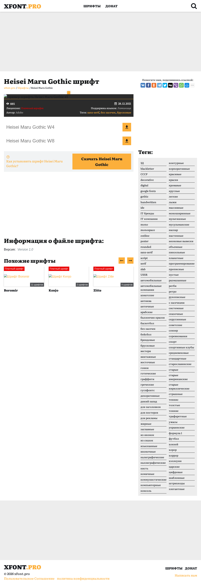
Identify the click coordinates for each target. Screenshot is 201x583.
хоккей (173, 444)
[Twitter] (165, 85)
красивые (175, 174)
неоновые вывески (181, 241)
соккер (173, 330)
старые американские (178, 377)
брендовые (148, 340)
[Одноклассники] (154, 85)
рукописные (177, 297)
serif (143, 263)
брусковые (124, 112)
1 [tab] (68, 92)
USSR (144, 274)
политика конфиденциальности (83, 578)
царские (174, 466)
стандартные (177, 358)
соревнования (178, 336)
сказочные (176, 314)
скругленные (177, 319)
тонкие (173, 411)
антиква (146, 301)
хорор (173, 450)
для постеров (149, 412)
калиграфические (152, 457)
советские (175, 325)
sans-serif (93, 112)
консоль (146, 490)
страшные (176, 394)
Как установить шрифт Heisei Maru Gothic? (34, 163)
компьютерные (151, 485)
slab (143, 269)
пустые (174, 274)
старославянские (180, 364)
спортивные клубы (181, 347)
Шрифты (92, 6)
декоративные (150, 395)
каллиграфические (153, 462)
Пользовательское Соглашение (29, 578)
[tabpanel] (68, 96)
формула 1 (175, 433)
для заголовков (151, 407)
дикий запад (149, 401)
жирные (146, 423)
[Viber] (176, 85)
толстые (174, 405)
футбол (174, 438)
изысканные (149, 446)
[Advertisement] (100, 41)
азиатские (147, 295)
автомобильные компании (151, 288)
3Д (142, 163)
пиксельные (177, 252)
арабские (147, 312)
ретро (172, 291)
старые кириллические (179, 386)
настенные (176, 235)
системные (176, 308)
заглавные (147, 429)
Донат (111, 6)
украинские (177, 427)
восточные (148, 362)
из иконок (147, 435)
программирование (182, 263)
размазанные (177, 280)
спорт (173, 341)
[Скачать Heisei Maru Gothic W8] (126, 141)
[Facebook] (148, 85)
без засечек (108, 112)
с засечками (177, 302)
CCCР (144, 174)
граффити (147, 379)
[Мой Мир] (187, 85)
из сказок (147, 440)
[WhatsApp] (181, 85)
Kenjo (53, 290)
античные (147, 306)
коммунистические (153, 479)
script (144, 258)
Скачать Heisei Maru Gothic (101, 161)
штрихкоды (177, 483)
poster (144, 241)
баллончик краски (153, 317)
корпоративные (179, 168)
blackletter (147, 168)
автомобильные (151, 280)
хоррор (173, 455)
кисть (144, 468)
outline (145, 235)
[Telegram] (159, 85)
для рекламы (149, 418)
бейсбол (146, 334)
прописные (176, 269)
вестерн (146, 351)
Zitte (97, 290)
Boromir (11, 290)
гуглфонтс (148, 390)
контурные (176, 163)
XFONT (22, 6)
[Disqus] (68, 356)
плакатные (176, 258)
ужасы (173, 422)
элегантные (177, 489)
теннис (173, 399)
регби (172, 286)
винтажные (148, 356)
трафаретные (178, 416)
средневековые (179, 353)
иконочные (148, 451)
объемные (175, 247)
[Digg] (170, 85)
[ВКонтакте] (143, 85)
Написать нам (186, 575)
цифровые (176, 472)
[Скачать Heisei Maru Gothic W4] (126, 127)
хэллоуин (175, 461)
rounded (146, 247)
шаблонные (177, 478)
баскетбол (147, 323)
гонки (145, 368)
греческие (147, 384)
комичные (147, 474)
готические (148, 373)
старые (173, 369)
